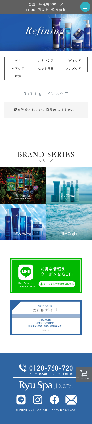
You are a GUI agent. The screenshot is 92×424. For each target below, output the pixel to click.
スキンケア (46, 60)
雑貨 (18, 76)
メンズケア (74, 68)
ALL (18, 60)
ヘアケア (18, 68)
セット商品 (46, 68)
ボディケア (74, 60)
